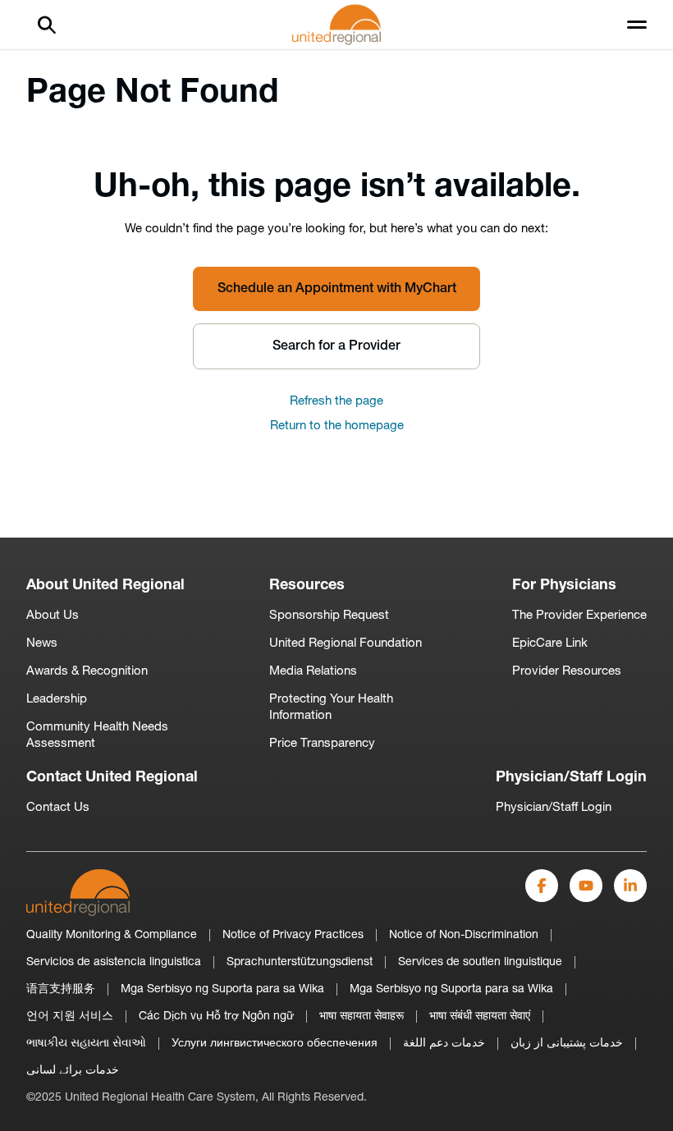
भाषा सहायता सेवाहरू (361, 1016)
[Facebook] (541, 885)
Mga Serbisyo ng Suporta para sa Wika (222, 989)
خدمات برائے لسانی (72, 1071)
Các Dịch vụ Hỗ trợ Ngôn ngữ (216, 1016)
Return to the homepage (337, 426)
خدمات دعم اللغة (444, 1043)
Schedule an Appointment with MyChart (336, 288)
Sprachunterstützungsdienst (300, 962)
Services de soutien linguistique (480, 962)
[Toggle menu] (637, 24)
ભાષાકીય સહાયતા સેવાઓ (86, 1043)
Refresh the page (336, 402)
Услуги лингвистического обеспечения (275, 1043)
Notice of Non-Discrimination (463, 935)
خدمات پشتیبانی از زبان (566, 1043)
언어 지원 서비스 (69, 1016)
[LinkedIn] (630, 885)
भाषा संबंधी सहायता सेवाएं (479, 1016)
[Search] (46, 24)
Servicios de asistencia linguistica (113, 962)
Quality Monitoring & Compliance (111, 935)
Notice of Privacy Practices (293, 935)
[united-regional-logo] (78, 892)
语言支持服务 (60, 989)
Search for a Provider (336, 346)
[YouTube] (586, 885)
